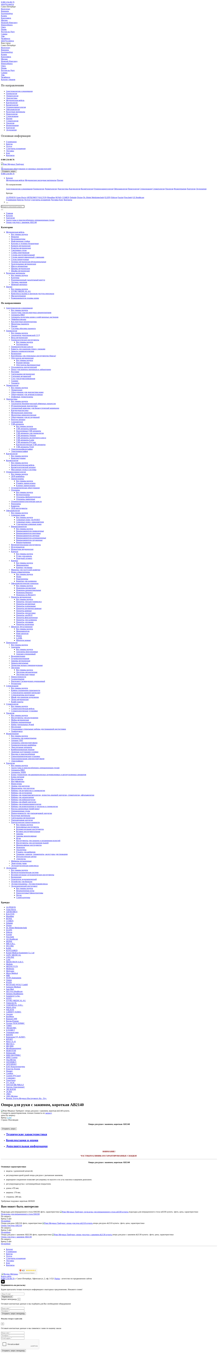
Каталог (9, 178)
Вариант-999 (11, 1019)
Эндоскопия (11, 130)
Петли (19, 895)
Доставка (10, 151)
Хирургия (10, 128)
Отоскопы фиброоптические (28, 497)
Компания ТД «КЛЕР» (15, 1037)
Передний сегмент (24, 558)
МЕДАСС (10, 1044)
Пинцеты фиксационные (27, 617)
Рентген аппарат (18, 419)
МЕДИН (9, 1046)
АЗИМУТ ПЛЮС (13, 1012)
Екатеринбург (7, 13)
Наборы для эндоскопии (21, 793)
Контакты (10, 155)
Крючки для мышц (24, 567)
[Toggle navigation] (2, 162)
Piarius (57, 1279)
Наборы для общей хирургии (23, 802)
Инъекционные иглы (25, 891)
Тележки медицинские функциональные (28, 262)
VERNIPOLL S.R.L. (14, 1005)
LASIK (19, 638)
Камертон (15, 506)
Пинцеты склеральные (26, 606)
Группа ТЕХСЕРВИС (15, 1023)
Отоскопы (15, 490)
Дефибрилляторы (18, 319)
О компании (11, 142)
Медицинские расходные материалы (40, 180)
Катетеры (15, 278)
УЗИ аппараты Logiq (25, 440)
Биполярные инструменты (27, 827)
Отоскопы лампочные (25, 499)
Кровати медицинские (21, 246)
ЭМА (8, 1094)
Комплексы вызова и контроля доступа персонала (32, 293)
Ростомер (15, 372)
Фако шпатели (22, 633)
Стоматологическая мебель (22, 708)
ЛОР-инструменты (19, 508)
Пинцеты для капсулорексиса (29, 602)
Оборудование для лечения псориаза (27, 394)
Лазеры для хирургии (20, 786)
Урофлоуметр (17, 731)
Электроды (21, 859)
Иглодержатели (17, 547)
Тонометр (15, 383)
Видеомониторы (18, 239)
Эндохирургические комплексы (25, 866)
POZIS (9, 982)
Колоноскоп (16, 877)
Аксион (9, 1014)
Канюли (14, 551)
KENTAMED (12, 950)
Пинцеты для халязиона (26, 620)
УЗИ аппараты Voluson (26, 435)
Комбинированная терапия (22, 749)
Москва (4, 20)
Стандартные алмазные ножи (29, 524)
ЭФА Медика (12, 1096)
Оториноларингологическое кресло (26, 501)
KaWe (8, 948)
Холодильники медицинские (23, 264)
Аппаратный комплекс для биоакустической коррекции (35, 408)
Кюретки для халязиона (26, 581)
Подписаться (7, 1297)
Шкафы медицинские (20, 271)
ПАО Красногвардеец (15, 1066)
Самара (4, 34)
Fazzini (121, 197)
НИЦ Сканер (11, 1057)
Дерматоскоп (16, 390)
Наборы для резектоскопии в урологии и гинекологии (34, 806)
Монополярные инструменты (29, 845)
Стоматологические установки (24, 711)
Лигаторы (15, 668)
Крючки (14, 561)
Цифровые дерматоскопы (22, 397)
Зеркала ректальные (19, 663)
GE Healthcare (138, 197)
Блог (8, 153)
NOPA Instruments (13, 978)
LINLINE (10, 957)
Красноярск (6, 18)
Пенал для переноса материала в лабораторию (31, 369)
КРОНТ (9, 1039)
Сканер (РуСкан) (13, 1076)
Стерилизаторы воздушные (23, 695)
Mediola (9, 964)
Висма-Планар (12, 1021)
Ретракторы (16, 683)
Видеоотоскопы (23, 495)
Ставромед (10, 1078)
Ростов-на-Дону (8, 32)
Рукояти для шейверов (25, 852)
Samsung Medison (13, 987)
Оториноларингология (16, 107)
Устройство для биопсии (21, 881)
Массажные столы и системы (23, 469)
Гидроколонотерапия (20, 658)
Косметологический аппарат (23, 467)
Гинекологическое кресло (22, 347)
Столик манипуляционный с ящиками (27, 257)
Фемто (19, 636)
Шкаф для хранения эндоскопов (25, 697)
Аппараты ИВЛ (18, 315)
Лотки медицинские (20, 699)
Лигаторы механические (26, 672)
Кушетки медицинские (21, 248)
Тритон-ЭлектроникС (15, 1087)
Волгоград (5, 9)
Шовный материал (19, 284)
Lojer (8, 959)
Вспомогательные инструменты (30, 829)
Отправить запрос (9, 171)
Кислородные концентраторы (24, 322)
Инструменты (17, 779)
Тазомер (14, 381)
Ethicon (114, 197)
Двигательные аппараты (21, 747)
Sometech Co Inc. (13, 996)
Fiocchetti (128, 197)
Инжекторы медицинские (22, 549)
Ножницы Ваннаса (24, 592)
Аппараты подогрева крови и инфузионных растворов (34, 317)
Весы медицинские (19, 337)
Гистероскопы (22, 344)
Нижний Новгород (9, 22)
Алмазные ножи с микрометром (30, 522)
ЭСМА (9, 1091)
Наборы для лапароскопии (22, 797)
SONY (9, 998)
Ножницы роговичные (26, 588)
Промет (9, 1071)
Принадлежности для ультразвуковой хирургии (31, 813)
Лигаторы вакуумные (25, 674)
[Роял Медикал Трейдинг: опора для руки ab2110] (67, 1223)
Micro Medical (12, 973)
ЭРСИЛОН (11, 1089)
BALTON (42, 197)
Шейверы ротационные (21, 861)
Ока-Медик (11, 1060)
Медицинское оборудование (26, 169)
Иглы (18, 838)
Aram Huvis (21, 197)
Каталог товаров (8, 79)
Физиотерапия (12, 125)
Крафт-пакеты (17, 702)
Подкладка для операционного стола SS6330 (20, 1214)
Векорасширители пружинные (29, 540)
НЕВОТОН (11, 1051)
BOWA (58, 197)
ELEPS (107, 197)
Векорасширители (19, 526)
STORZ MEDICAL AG (21, 291)
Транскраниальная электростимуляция (27, 759)
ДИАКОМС (11, 1028)
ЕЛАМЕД (10, 1030)
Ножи (18, 576)
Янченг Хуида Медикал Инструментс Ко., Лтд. (26, 1098)
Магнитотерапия (18, 296)
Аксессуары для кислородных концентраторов (31, 312)
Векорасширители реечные (27, 535)
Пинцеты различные (25, 624)
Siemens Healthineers (14, 994)
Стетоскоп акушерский (21, 376)
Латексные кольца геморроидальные (27, 665)
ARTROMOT (32, 197)
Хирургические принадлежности (25, 822)
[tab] (111, 1134)
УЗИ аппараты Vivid (25, 447)
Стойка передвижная (20, 253)
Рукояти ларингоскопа (25, 483)
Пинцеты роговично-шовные (29, 608)
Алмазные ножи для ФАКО (28, 520)
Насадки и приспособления (23, 754)
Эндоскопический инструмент (24, 886)
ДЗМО (9, 1025)
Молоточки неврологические (23, 415)
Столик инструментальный (23, 255)
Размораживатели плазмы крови (25, 298)
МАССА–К (11, 1041)
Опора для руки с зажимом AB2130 (16, 1237)
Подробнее (5, 1221)
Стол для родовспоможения (23, 378)
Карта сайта (6, 1276)
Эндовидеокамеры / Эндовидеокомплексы (29, 884)
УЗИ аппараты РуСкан (26, 442)
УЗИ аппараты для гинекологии (30, 433)
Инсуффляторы (17, 781)
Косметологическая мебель (22, 465)
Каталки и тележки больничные (25, 243)
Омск (3, 27)
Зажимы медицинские (20, 661)
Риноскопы (16, 504)
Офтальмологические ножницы (24, 583)
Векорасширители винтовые (28, 533)
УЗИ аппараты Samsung (26, 429)
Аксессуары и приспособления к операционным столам (35, 768)
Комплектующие (18, 458)
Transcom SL (11, 1003)
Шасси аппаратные (19, 266)
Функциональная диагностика (24, 406)
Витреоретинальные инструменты (26, 545)
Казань (4, 16)
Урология (10, 123)
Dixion (80, 197)
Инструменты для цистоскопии (24, 718)
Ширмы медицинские (20, 268)
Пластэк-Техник (13, 1069)
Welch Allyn (11, 1007)
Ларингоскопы (17, 479)
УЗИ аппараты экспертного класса (31, 438)
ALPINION (11, 197)
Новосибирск (7, 25)
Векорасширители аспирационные (31, 538)
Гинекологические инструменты (25, 340)
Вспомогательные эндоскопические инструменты (32, 875)
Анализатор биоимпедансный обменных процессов (33, 403)
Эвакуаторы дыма (19, 863)
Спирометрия (17, 422)
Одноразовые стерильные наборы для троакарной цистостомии (38, 729)
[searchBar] (2, 167)
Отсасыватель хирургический (24, 367)
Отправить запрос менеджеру (13, 1314)
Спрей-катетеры (23, 897)
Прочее (9, 118)
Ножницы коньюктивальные (28, 590)
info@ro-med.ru (7, 4)
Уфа (3, 36)
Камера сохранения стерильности (25, 690)
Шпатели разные (23, 640)
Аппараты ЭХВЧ (18, 772)
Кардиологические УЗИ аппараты (31, 444)
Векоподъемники (23, 542)
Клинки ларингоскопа (25, 485)
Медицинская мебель (15, 100)
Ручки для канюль (24, 556)
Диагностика (11, 98)
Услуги (9, 146)
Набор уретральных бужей (22, 724)
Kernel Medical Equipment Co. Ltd (20, 953)
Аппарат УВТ (17, 740)
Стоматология (12, 121)
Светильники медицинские (23, 374)
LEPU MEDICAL (13, 955)
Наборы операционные (21, 722)
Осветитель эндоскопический (24, 879)
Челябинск (5, 38)
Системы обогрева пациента (23, 328)
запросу (48, 1113)
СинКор (9, 1073)
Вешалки (15, 237)
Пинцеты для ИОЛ (24, 615)
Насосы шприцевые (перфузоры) (25, 809)
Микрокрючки (22, 565)
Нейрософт (11, 1053)
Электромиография (19, 451)
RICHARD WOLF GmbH (17, 985)
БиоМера (10, 1016)
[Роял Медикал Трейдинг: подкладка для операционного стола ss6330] (94, 1212)
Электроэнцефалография (22, 449)
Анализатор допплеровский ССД (25, 335)
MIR (8, 975)
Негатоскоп (16, 727)
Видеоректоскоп (18, 656)
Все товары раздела (19, 234)
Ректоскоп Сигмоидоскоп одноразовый (28, 681)
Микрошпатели (23, 631)
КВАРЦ (9, 1035)
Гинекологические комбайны (23, 745)
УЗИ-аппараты (17, 424)
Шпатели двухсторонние (22, 627)
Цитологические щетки (26, 856)
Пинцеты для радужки (26, 613)
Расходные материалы (15, 112)
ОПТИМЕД (11, 1062)
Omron (9, 980)
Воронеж (5, 11)
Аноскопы (15, 647)
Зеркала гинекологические (22, 351)
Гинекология (11, 93)
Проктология (11, 114)
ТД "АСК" (10, 1082)
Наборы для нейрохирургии (23, 800)
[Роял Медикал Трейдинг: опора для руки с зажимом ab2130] (82, 1235)
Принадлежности (18, 677)
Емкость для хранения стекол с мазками (28, 349)
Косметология (12, 105)
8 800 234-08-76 (7, 2)
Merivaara (10, 971)
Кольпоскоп (16, 353)
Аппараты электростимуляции (24, 743)
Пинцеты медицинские (21, 597)
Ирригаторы (16, 784)
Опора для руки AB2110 (11, 1225)
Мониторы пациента (20, 324)
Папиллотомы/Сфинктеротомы (29, 893)
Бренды (9, 144)
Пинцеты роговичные (25, 604)
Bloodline (51, 197)
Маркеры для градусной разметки (25, 570)
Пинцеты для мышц (24, 622)
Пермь (4, 29)
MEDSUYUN (12, 966)
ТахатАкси (11, 1080)
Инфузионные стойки (20, 241)
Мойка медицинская (20, 720)
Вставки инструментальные (28, 831)
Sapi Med (10, 989)
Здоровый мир (12, 1032)
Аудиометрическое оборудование (25, 488)
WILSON (10, 1010)
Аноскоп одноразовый (26, 654)
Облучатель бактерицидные (28, 365)
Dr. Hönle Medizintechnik (93, 197)
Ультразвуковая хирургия (22, 820)
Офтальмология (13, 109)
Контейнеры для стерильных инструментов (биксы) (33, 356)
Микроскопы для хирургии (23, 788)
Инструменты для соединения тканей (32, 843)
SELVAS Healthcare (14, 991)
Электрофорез (17, 761)
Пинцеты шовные (24, 611)
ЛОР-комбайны (17, 476)
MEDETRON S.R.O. (15, 962)
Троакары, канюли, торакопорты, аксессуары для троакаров (42, 854)
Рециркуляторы (23, 363)
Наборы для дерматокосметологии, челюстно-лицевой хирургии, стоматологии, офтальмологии (52, 795)
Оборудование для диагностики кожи (27, 392)
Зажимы (19, 834)
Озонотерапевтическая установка (25, 756)
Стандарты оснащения (15, 148)
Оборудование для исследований (25, 417)
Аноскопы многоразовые (27, 652)
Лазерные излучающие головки (24, 752)
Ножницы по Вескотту (26, 595)
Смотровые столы (19, 250)
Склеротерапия (17, 679)
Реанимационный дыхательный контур (28, 280)
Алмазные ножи (18, 515)
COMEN (65, 197)
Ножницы (20, 847)
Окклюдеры (21, 850)
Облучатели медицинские (22, 358)
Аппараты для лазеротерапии (23, 738)
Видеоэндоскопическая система (24, 872)
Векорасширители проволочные (30, 531)
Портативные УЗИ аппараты (28, 431)
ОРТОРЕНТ (11, 1064)
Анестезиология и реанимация (19, 91)
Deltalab (73, 197)
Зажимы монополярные (26, 836)
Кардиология (11, 103)
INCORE (10, 946)
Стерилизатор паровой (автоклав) (25, 693)
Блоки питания (17, 777)
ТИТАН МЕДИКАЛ (15, 1085)
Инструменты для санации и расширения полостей (38, 840)
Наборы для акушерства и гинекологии (28, 790)
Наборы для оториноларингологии (26, 804)
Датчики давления (19, 282)
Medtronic (10, 969)
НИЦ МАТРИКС (13, 1055)
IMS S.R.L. (10, 944)
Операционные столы (20, 811)
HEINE (9, 941)
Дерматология (12, 96)
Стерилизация (12, 116)
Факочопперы (22, 579)
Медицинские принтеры (21, 413)
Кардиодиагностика (19, 410)
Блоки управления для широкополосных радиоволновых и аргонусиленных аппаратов (48, 774)
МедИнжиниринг (13, 1048)
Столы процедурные (20, 259)
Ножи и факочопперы (20, 572)
